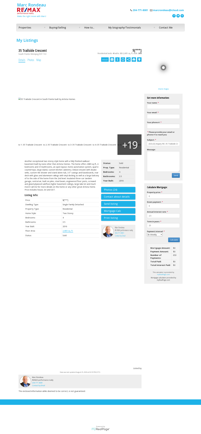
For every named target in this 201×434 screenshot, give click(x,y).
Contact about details (117, 196)
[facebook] (174, 15)
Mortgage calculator (119, 211)
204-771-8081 (119, 233)
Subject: (151, 140)
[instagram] (182, 15)
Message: (151, 149)
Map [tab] (38, 60)
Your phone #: (153, 122)
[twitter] (178, 15)
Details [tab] (21, 60)
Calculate (174, 239)
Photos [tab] (30, 60)
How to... (89, 27)
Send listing (111, 203)
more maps (163, 88)
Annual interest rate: (157, 212)
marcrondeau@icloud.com (168, 10)
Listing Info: (31, 195)
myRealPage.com (163, 274)
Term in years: (153, 221)
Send (176, 175)
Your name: (152, 103)
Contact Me (166, 27)
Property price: (154, 192)
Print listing (111, 217)
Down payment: (154, 202)
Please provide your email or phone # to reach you (161, 133)
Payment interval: (155, 231)
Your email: (152, 112)
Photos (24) (110, 189)
